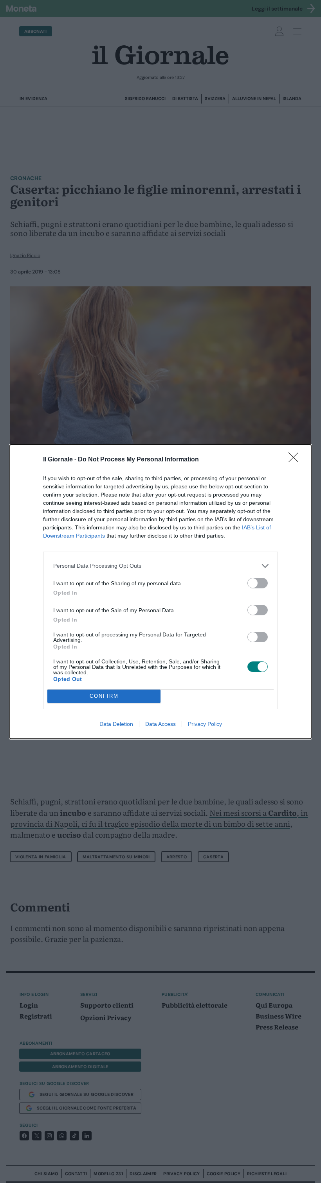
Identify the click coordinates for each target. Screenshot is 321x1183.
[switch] (257, 583)
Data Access (160, 724)
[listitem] (160, 566)
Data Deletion (116, 724)
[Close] (296, 459)
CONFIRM (104, 696)
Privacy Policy (205, 724)
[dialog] (160, 592)
